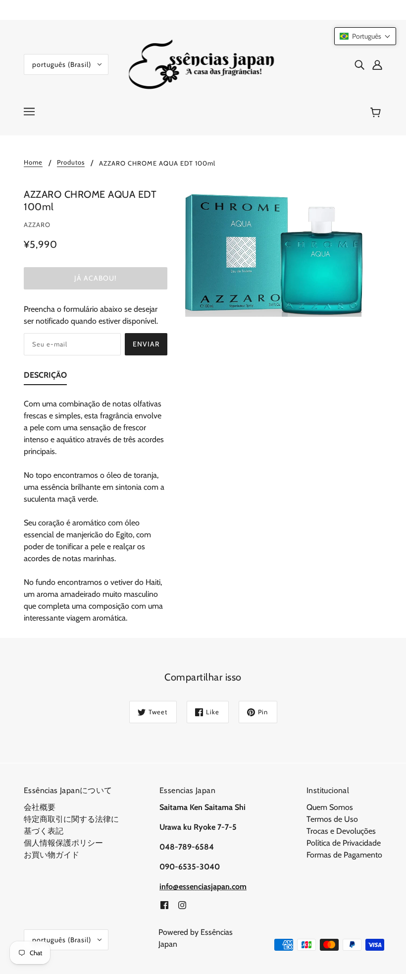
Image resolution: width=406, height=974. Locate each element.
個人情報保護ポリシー (63, 843)
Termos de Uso (332, 819)
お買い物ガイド (51, 854)
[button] (365, 36)
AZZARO (37, 225)
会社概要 (39, 807)
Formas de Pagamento (344, 854)
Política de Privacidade (343, 843)
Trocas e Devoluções (341, 831)
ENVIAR (146, 344)
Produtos (71, 162)
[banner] (203, 63)
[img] (359, 64)
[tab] (45, 377)
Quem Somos (329, 807)
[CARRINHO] (377, 112)
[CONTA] (377, 64)
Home (33, 162)
